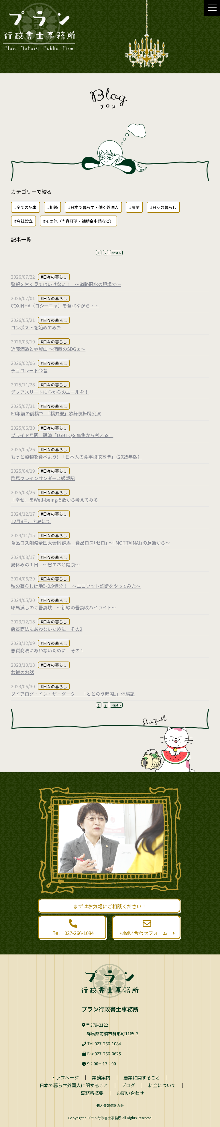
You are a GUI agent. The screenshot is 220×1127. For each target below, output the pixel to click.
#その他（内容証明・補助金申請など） (78, 221)
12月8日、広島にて (31, 521)
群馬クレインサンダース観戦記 (43, 478)
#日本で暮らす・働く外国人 (93, 207)
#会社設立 (23, 221)
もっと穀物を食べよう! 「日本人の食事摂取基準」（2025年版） (76, 456)
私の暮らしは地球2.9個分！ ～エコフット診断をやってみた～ (76, 585)
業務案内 (101, 1077)
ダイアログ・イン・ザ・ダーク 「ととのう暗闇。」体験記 (73, 693)
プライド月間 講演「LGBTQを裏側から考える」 (62, 435)
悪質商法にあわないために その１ (47, 650)
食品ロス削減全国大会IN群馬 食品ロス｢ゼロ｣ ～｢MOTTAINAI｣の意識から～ (90, 542)
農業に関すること (141, 1077)
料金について (162, 1085)
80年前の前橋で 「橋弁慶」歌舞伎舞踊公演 (56, 413)
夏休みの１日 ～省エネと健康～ (45, 564)
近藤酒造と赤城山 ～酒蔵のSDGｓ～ (48, 348)
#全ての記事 (25, 207)
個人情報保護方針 (110, 1105)
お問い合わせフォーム (145, 932)
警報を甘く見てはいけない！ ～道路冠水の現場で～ (66, 284)
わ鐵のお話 (22, 672)
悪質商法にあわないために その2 (46, 628)
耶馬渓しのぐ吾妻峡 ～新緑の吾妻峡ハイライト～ (63, 607)
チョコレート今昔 (29, 370)
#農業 (134, 207)
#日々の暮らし (163, 207)
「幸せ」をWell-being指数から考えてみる (54, 499)
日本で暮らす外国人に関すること (74, 1085)
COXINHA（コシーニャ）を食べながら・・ (55, 305)
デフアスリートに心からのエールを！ (50, 391)
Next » (116, 252)
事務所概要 (91, 1092)
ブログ (128, 1085)
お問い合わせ (130, 1092)
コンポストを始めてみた (36, 327)
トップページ (65, 1077)
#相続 (52, 207)
